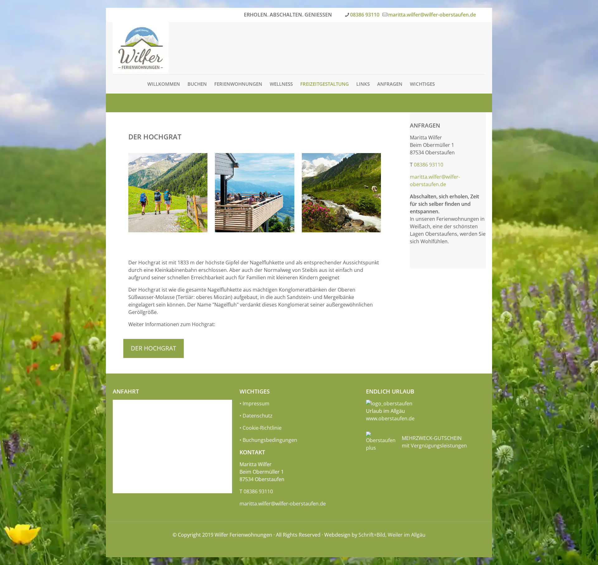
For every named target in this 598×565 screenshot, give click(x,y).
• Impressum (254, 403)
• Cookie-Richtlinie (261, 427)
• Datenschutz (256, 415)
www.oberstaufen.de (390, 418)
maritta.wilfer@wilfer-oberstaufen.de (432, 14)
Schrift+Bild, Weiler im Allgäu (391, 534)
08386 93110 (364, 14)
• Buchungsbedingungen (268, 440)
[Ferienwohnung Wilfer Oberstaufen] (140, 48)
